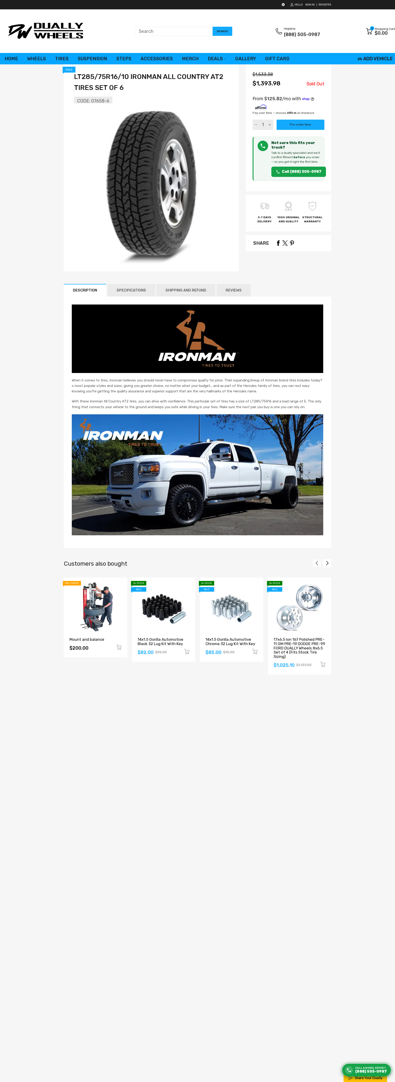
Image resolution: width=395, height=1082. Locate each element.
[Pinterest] (292, 243)
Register (325, 4)
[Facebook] (278, 243)
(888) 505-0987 (302, 34)
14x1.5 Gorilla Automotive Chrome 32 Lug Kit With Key (230, 641)
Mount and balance (86, 639)
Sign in (310, 4)
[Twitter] (285, 243)
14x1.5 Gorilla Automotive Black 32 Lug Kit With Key (160, 641)
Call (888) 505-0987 (302, 171)
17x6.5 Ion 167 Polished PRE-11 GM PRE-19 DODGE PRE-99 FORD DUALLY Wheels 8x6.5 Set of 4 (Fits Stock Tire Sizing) (299, 648)
